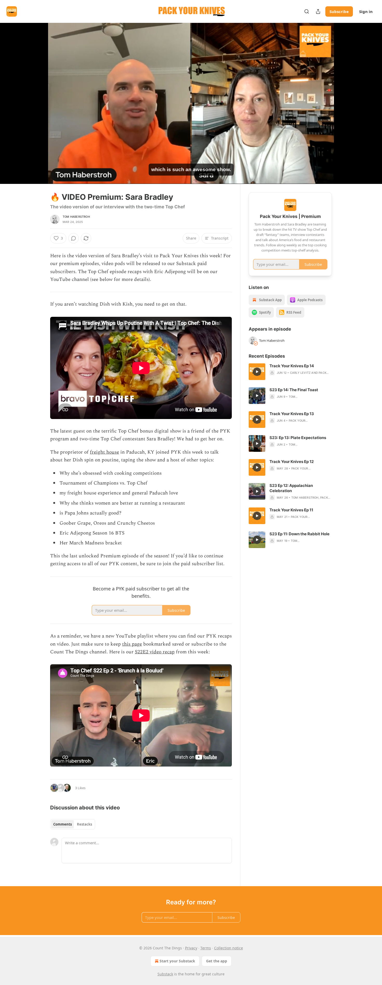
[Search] (306, 11)
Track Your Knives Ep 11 (291, 509)
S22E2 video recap (155, 652)
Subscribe (339, 11)
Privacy (191, 947)
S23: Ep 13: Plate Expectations (297, 437)
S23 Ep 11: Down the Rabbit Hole (299, 533)
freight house (104, 452)
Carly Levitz (300, 373)
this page (132, 644)
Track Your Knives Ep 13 (291, 413)
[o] (257, 372)
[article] (290, 371)
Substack (165, 973)
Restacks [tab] (84, 824)
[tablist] (72, 824)
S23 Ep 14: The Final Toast (293, 389)
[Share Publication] (318, 11)
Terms (205, 947)
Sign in (366, 11)
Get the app (216, 960)
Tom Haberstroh (76, 216)
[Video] (37, 97)
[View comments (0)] (345, 106)
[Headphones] (37, 109)
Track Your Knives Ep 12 (291, 461)
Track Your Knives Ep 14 (291, 365)
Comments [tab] (62, 824)
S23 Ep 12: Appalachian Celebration (291, 488)
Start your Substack (177, 960)
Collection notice (228, 947)
